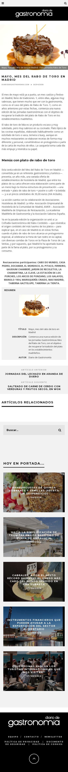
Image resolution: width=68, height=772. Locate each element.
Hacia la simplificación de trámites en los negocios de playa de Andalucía (34, 535)
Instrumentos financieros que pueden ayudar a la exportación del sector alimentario (34, 625)
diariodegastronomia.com (15, 84)
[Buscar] (65, 3)
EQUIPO (13, 737)
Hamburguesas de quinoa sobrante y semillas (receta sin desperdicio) (34, 490)
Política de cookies (48, 744)
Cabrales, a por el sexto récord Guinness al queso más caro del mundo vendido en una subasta (34, 580)
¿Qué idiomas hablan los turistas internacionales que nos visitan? (34, 669)
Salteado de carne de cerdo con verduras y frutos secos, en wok (34, 388)
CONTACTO (31, 737)
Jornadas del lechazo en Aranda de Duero (34, 375)
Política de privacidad (22, 742)
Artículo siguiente (34, 382)
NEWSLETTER (53, 737)
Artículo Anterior (34, 370)
